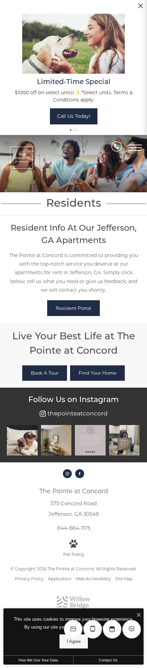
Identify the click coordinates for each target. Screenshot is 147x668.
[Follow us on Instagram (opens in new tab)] (67, 473)
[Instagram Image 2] (56, 440)
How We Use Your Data (38, 660)
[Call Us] (116, 147)
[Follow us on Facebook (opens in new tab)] (79, 473)
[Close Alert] (140, 7)
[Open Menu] (135, 148)
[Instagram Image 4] (124, 440)
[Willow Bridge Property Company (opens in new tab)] (73, 607)
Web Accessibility (93, 578)
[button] (70, 130)
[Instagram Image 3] (90, 440)
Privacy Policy (29, 578)
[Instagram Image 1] (22, 440)
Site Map (124, 578)
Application (59, 578)
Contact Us (108, 660)
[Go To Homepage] (22, 158)
